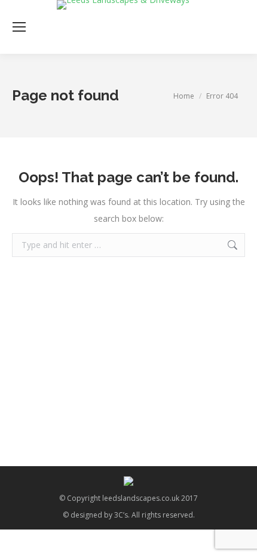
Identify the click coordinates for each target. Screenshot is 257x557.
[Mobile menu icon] (19, 27)
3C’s (121, 515)
